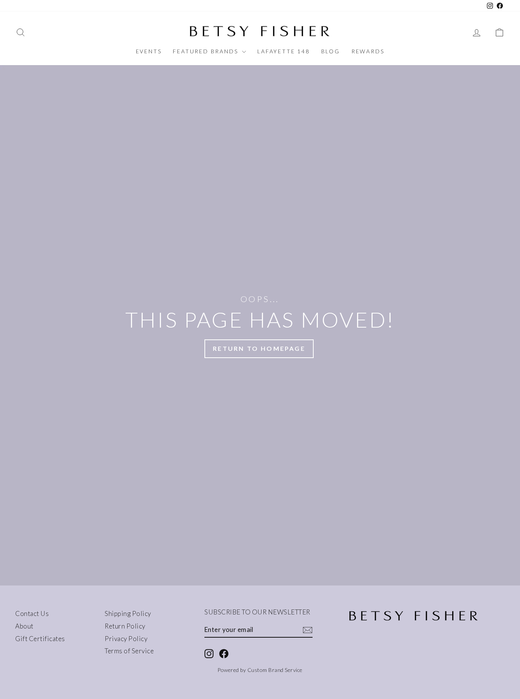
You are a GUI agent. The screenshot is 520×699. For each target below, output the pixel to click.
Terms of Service (129, 651)
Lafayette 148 (283, 51)
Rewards (367, 51)
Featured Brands (206, 51)
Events (149, 51)
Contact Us (32, 613)
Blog (330, 51)
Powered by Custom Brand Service (260, 670)
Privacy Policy (126, 639)
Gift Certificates (40, 639)
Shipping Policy (128, 613)
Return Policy (125, 626)
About (24, 626)
